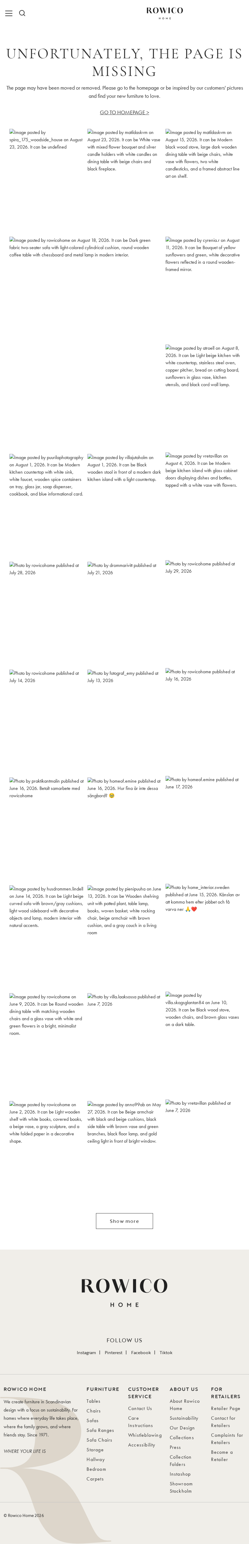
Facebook (141, 1352)
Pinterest (113, 1352)
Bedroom (96, 1469)
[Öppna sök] (22, 13)
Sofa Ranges (100, 1430)
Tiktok (166, 1352)
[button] (47, 181)
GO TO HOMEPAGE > (124, 112)
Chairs (94, 1411)
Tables (94, 1401)
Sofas (93, 1420)
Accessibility (141, 1445)
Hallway (95, 1459)
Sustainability (184, 1418)
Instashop (180, 1474)
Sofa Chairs (99, 1440)
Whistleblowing (145, 1435)
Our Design (182, 1428)
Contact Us (140, 1408)
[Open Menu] (10, 13)
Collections (182, 1437)
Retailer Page (225, 1408)
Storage (95, 1449)
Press (175, 1447)
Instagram (86, 1352)
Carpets (95, 1479)
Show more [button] (124, 1221)
